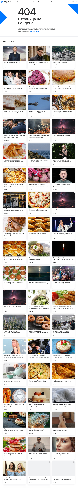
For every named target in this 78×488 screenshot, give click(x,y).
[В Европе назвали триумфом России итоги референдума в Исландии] (63, 277)
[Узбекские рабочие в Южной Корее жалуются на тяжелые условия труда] (63, 326)
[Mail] (2, 2)
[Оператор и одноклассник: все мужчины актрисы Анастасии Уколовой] (14, 350)
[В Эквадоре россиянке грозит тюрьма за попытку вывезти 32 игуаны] (39, 423)
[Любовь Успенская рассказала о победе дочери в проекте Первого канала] (14, 472)
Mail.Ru (3, 486)
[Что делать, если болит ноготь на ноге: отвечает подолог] (63, 423)
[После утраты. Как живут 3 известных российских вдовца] (14, 57)
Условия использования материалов (64, 486)
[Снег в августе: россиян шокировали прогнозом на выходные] (14, 326)
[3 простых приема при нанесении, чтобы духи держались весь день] (63, 472)
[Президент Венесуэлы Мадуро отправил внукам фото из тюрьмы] (39, 448)
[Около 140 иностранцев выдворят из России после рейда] (14, 130)
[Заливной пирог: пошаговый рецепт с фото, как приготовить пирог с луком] (63, 81)
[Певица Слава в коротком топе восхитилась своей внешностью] (63, 228)
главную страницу (34, 31)
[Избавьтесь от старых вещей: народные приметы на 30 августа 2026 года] (14, 203)
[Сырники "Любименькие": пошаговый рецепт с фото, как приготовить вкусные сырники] (14, 154)
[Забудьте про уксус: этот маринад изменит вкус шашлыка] (39, 130)
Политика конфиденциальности (48, 486)
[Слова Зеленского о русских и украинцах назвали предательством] (63, 179)
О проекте (22, 486)
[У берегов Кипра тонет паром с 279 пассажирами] (39, 154)
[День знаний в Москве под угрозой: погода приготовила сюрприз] (63, 154)
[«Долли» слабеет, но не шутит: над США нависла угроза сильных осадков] (63, 399)
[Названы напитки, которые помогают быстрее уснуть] (14, 374)
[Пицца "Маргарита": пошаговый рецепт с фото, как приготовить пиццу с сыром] (14, 179)
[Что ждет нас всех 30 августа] (63, 130)
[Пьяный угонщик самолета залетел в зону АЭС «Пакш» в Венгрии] (39, 106)
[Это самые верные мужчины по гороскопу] (39, 57)
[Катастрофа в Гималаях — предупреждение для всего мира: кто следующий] (63, 57)
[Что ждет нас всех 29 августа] (63, 203)
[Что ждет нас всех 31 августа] (14, 301)
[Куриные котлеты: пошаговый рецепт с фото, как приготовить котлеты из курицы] (63, 301)
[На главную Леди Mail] (6, 2)
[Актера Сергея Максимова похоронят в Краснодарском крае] (63, 252)
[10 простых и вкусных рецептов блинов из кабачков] (39, 252)
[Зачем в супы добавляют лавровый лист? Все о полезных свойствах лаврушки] (39, 301)
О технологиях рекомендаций (32, 486)
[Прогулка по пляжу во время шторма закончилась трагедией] (39, 277)
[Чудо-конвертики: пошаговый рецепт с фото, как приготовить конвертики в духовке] (39, 228)
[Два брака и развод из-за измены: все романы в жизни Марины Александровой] (14, 81)
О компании (8, 486)
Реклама (14, 486)
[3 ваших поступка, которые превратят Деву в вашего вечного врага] (63, 448)
